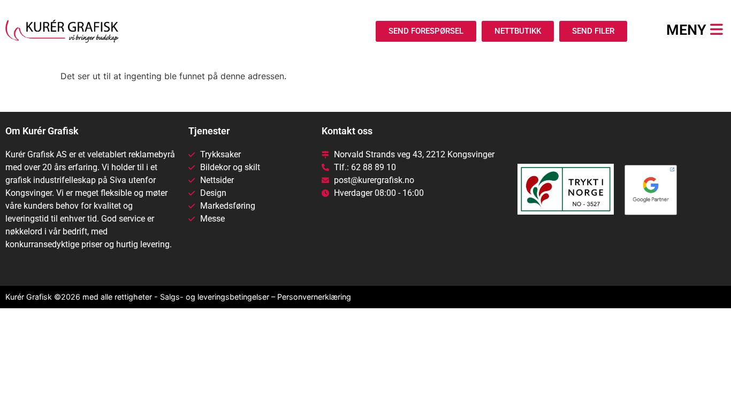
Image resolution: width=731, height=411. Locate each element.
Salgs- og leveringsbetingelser (214, 296)
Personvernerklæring (314, 296)
